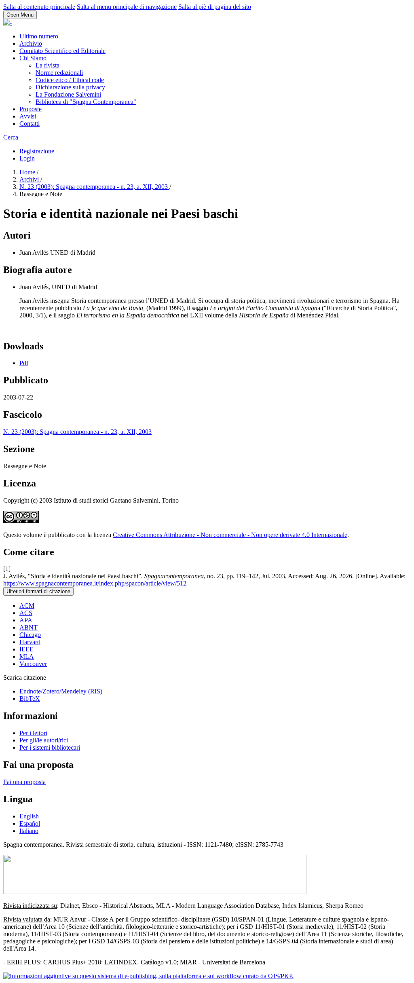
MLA (26, 656)
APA (25, 620)
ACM (26, 605)
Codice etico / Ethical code (70, 79)
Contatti (29, 123)
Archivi (29, 179)
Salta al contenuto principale (39, 6)
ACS (25, 612)
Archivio (30, 43)
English (29, 816)
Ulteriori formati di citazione (38, 591)
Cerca (10, 137)
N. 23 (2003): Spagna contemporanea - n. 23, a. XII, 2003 (94, 186)
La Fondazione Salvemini (68, 94)
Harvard (29, 641)
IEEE (26, 649)
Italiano (28, 830)
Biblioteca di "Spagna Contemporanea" (86, 101)
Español (29, 823)
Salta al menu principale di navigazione (127, 6)
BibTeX (29, 698)
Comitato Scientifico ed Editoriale (62, 50)
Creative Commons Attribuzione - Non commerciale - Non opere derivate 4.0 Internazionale (230, 534)
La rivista (47, 65)
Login (27, 158)
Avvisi (27, 116)
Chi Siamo (32, 58)
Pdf (23, 362)
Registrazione (36, 151)
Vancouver (33, 663)
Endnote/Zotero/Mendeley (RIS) (60, 691)
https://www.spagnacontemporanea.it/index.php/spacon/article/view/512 (94, 583)
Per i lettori (33, 732)
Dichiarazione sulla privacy (70, 87)
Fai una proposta (24, 781)
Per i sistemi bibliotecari (49, 747)
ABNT (28, 627)
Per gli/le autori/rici (43, 740)
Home (28, 172)
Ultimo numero (38, 36)
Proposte (30, 109)
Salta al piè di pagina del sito (214, 6)
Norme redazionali (59, 72)
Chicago (30, 634)
